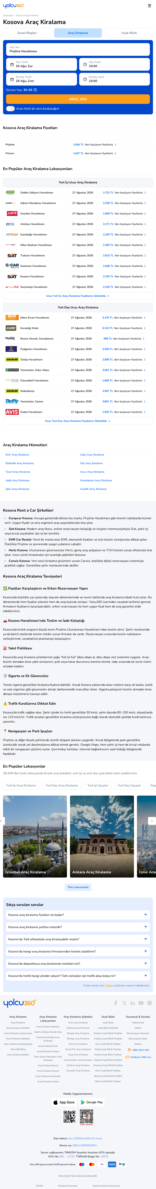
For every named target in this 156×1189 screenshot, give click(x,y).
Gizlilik (39, 1185)
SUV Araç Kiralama (17, 455)
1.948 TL (123, 266)
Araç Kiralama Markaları (18, 1038)
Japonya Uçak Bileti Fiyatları (108, 1075)
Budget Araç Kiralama (78, 1033)
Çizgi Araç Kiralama (78, 1054)
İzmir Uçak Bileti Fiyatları (108, 1043)
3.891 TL (122, 401)
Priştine (10, 144)
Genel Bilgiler (27, 33)
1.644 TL (93, 144)
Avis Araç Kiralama (78, 1022)
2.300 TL (123, 245)
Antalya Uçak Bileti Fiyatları (108, 1038)
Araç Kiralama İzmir (48, 1046)
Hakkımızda (138, 1022)
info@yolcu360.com (140, 1057)
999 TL (122, 338)
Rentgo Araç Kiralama (78, 1038)
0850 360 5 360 (141, 1050)
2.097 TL (122, 391)
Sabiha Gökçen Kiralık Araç (48, 1031)
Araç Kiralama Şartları (18, 1054)
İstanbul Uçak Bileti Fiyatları (108, 1033)
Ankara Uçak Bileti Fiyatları (108, 1054)
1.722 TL (123, 192)
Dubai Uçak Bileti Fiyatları (108, 1049)
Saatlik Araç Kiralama (93, 489)
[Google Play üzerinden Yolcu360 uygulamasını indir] (91, 1102)
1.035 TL (122, 412)
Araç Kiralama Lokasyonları (18, 1033)
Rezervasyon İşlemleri (138, 1033)
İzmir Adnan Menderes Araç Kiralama (48, 1058)
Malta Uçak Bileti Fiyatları (108, 1081)
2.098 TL (122, 359)
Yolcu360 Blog (18, 1049)
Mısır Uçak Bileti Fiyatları (108, 1070)
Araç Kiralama (78, 33)
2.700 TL (123, 276)
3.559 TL (122, 349)
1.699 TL (122, 380)
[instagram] (149, 1003)
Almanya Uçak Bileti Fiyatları (108, 1065)
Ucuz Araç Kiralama (92, 472)
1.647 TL (93, 153)
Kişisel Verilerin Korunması (106, 1185)
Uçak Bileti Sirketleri (108, 1027)
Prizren (10, 153)
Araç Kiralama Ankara (48, 1051)
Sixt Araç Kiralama (78, 1043)
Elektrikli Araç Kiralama (20, 463)
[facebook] (115, 1003)
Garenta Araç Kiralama (78, 1027)
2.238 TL (123, 203)
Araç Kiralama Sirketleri (18, 1027)
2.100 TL (123, 234)
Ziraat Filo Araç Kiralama (78, 1049)
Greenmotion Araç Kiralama (78, 1059)
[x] (124, 1003)
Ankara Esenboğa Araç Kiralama (48, 1039)
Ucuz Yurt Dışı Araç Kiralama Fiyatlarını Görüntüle (76, 421)
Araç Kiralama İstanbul (48, 1026)
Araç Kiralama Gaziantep (47, 1076)
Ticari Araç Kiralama (18, 472)
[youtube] (141, 1003)
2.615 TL (123, 255)
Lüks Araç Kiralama (92, 455)
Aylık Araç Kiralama (17, 480)
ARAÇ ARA (78, 99)
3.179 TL (122, 317)
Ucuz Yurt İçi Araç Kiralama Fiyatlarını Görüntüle (76, 296)
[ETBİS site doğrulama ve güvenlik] (86, 1118)
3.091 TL (122, 370)
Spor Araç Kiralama (17, 489)
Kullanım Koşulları (67, 1185)
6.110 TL (122, 328)
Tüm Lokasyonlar (78, 887)
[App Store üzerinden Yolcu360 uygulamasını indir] (64, 1102)
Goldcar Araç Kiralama (78, 1065)
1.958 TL (123, 213)
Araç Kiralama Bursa (48, 1065)
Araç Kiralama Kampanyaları (18, 1043)
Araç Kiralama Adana (48, 1081)
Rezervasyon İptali (138, 1038)
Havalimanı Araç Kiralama (96, 480)
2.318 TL (123, 287)
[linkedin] (132, 1003)
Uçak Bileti (129, 33)
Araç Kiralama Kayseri (48, 1070)
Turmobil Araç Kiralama (78, 1070)
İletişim (138, 1043)
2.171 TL (123, 224)
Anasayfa (8, 15)
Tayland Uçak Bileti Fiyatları (108, 1059)
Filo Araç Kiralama (91, 463)
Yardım (109, 985)
